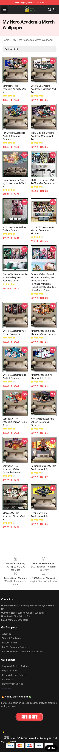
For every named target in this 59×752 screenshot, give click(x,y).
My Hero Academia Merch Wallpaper (33, 39)
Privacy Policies (9, 642)
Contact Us (7, 679)
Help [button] (53, 748)
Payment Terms (9, 670)
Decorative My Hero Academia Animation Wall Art (43, 89)
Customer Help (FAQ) (12, 684)
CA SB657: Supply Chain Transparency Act (22, 651)
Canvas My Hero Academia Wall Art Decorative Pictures (12, 469)
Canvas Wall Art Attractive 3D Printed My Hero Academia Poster (15, 277)
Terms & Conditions (11, 638)
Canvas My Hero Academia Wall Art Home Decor (15, 421)
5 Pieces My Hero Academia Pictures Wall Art (14, 516)
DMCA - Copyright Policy (14, 647)
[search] (49, 9)
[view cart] (54, 9)
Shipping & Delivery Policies (15, 666)
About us (6, 633)
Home (6, 39)
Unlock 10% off (6, 738)
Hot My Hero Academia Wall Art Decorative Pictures (14, 136)
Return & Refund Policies (14, 675)
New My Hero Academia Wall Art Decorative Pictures (42, 421)
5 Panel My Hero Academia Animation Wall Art (15, 89)
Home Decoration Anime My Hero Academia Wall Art (14, 183)
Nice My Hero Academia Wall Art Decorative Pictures (42, 230)
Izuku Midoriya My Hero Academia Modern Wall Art (42, 136)
